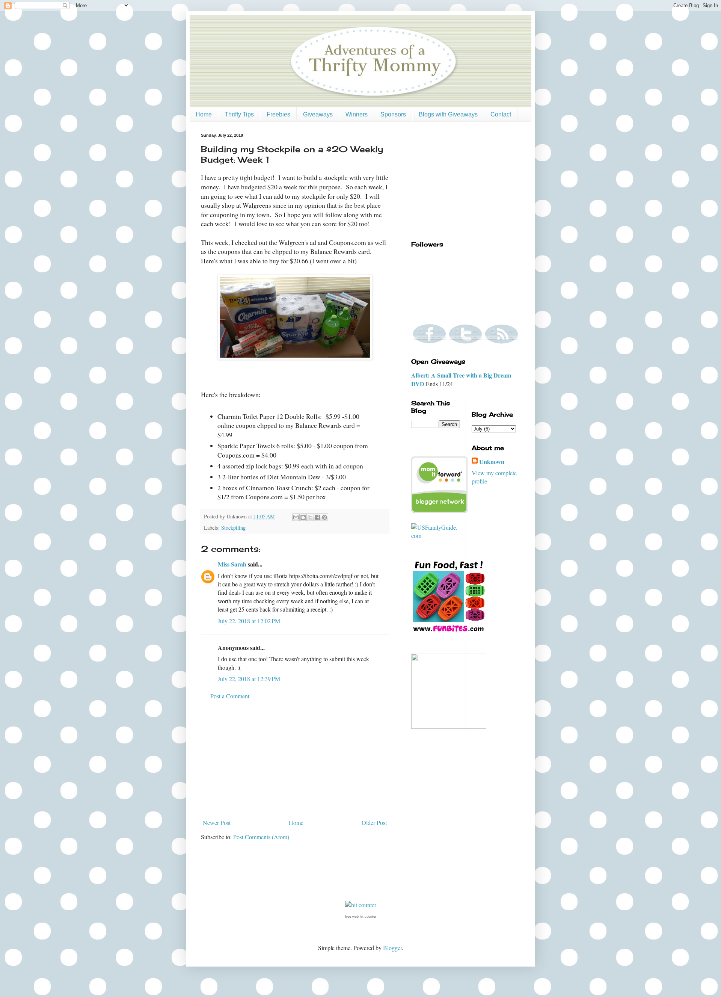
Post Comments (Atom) (261, 837)
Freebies (278, 114)
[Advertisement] (294, 760)
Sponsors (393, 114)
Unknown (491, 462)
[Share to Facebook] (317, 517)
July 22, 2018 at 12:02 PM (249, 621)
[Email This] (296, 517)
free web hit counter (360, 916)
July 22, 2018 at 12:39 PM (249, 679)
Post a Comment (229, 696)
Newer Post (217, 822)
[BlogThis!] (303, 517)
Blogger (392, 948)
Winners (356, 114)
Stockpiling (233, 527)
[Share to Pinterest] (324, 517)
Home (204, 114)
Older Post (374, 822)
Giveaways (318, 114)
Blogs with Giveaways (448, 114)
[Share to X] (310, 517)
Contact (500, 114)
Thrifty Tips (239, 114)
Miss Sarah (232, 564)
